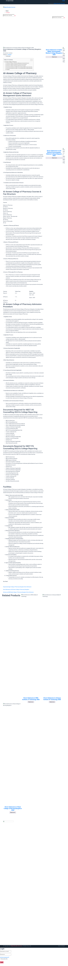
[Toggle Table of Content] (30, 60)
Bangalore (8, 933)
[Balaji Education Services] (9, 7)
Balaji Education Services (59, 3)
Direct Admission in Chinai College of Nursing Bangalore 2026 (13, 808)
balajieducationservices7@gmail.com (14, 936)
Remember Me (4, 958)
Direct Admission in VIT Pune (33, 931)
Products (21, 31)
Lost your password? (4, 957)
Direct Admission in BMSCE (39, 929)
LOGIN (63, 0)
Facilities (8, 69)
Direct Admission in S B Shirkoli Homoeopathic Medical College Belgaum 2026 (54, 153)
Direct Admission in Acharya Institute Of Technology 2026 (52, 698)
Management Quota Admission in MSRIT (17, 931)
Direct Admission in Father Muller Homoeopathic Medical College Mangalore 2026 (54, 52)
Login (2, 962)
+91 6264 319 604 (9, 0)
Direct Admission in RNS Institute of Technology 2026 (31, 698)
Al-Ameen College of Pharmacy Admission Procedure (16, 65)
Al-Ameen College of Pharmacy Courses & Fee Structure (17, 64)
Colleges (8, 12)
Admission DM (28, 929)
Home (7, 10)
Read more (54, 56)
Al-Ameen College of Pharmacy (11, 61)
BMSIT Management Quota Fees (46, 931)
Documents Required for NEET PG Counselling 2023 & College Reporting (19, 68)
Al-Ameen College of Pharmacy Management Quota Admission (18, 63)
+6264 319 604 (9, 935)
